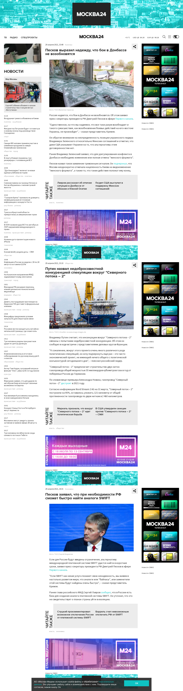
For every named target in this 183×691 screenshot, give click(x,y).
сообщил (106, 592)
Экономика (69, 489)
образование (9, 176)
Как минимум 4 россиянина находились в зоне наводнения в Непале (21, 396)
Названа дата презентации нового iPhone (19, 240)
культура (7, 374)
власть (52, 203)
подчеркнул (120, 163)
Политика (68, 45)
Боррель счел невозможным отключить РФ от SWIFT (112, 613)
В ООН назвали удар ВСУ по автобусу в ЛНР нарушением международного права (21, 227)
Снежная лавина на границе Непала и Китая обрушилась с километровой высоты (20, 185)
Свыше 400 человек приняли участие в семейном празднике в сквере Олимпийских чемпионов (21, 145)
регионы (17, 206)
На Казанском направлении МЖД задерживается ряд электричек (18, 275)
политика (7, 122)
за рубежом (16, 122)
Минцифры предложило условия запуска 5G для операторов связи (18, 317)
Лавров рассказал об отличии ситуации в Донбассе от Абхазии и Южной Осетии (74, 185)
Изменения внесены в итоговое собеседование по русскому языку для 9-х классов (21, 356)
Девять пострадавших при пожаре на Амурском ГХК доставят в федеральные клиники (21, 304)
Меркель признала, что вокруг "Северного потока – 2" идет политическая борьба (75, 411)
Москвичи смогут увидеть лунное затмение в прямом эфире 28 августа (20, 421)
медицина (8, 295)
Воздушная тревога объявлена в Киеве (21, 118)
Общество (69, 263)
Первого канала (124, 119)
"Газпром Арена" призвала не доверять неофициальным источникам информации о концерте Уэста (21, 200)
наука (6, 426)
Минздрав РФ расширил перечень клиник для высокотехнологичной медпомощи (19, 289)
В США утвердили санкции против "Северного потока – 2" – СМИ (113, 411)
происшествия (9, 191)
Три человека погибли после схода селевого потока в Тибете (19, 434)
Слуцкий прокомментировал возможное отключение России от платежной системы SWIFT (75, 614)
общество (8, 151)
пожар (19, 310)
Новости (13, 71)
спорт (6, 137)
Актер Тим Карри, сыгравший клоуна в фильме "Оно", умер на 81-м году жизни (21, 369)
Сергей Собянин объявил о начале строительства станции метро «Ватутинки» (20, 107)
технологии (8, 245)
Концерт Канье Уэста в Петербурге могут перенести (20, 409)
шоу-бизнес (8, 206)
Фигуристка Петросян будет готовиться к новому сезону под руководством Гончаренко (22, 131)
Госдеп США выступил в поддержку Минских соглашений (109, 185)
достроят (66, 383)
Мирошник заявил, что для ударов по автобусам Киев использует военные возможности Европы (20, 383)
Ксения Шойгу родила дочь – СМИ (19, 252)
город (15, 151)
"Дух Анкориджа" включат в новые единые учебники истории (19, 171)
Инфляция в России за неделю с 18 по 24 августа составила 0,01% (21, 263)
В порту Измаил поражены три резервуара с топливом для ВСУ (18, 159)
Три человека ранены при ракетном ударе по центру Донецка (20, 342)
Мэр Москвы (11, 79)
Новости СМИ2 (51, 244)
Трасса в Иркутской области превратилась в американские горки (20, 213)
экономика (8, 268)
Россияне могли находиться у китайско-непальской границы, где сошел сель (21, 330)
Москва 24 (91, 37)
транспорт (8, 280)
